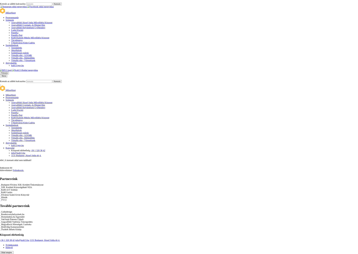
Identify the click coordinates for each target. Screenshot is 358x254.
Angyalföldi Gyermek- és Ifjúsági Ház (28, 25)
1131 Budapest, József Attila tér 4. (26, 155)
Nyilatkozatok (12, 245)
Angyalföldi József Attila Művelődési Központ (31, 22)
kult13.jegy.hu (17, 65)
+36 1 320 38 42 (37, 150)
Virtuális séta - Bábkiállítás (23, 58)
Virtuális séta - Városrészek (23, 60)
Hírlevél (9, 247)
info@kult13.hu (18, 153)
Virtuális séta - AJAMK (21, 55)
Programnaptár (12, 17)
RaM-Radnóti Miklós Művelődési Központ (30, 38)
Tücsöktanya (17, 40)
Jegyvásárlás (11, 63)
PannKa (14, 33)
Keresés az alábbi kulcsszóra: (13, 4)
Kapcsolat (10, 148)
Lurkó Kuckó (17, 30)
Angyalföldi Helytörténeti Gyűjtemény (28, 27)
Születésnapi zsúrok (20, 53)
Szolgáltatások (12, 45)
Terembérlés (16, 48)
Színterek (10, 20)
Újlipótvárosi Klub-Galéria (23, 43)
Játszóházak (16, 50)
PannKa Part (16, 35)
